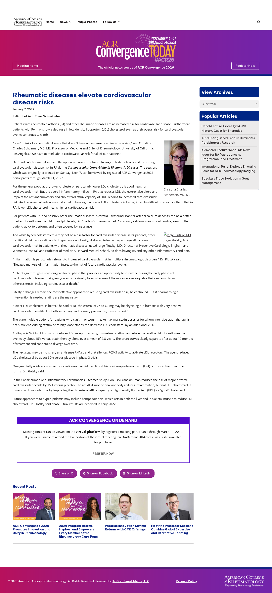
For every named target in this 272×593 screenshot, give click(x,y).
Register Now (245, 66)
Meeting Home (27, 66)
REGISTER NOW (103, 454)
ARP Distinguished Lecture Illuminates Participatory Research (228, 140)
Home (50, 22)
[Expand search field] (257, 22)
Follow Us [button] (109, 22)
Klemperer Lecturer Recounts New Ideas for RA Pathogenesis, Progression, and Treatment (226, 154)
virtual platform (88, 432)
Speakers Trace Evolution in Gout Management (225, 181)
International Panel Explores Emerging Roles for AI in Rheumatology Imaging (229, 169)
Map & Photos (87, 22)
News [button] (64, 22)
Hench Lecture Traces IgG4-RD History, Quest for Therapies (224, 128)
